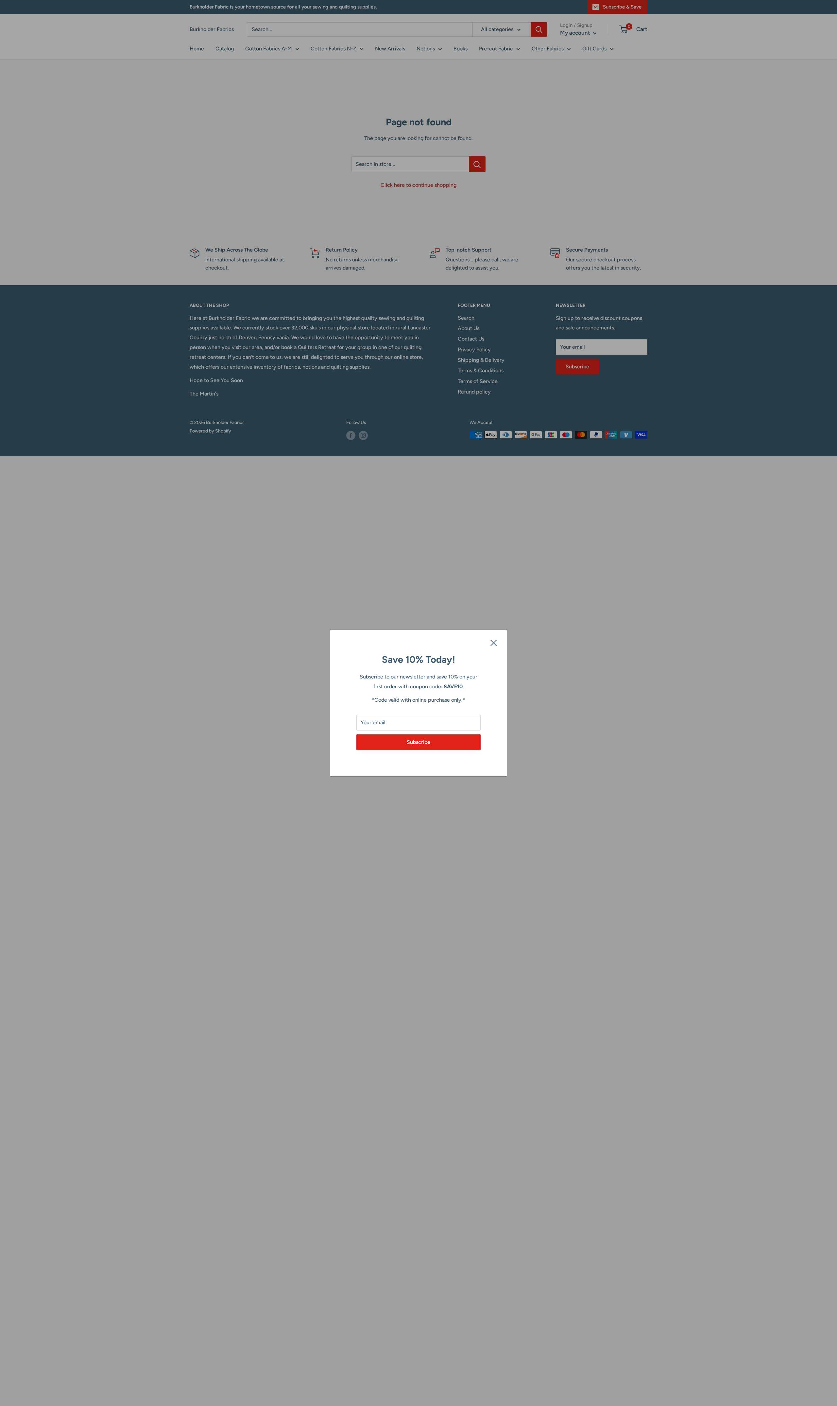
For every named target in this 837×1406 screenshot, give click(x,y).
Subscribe (418, 742)
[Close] (493, 642)
